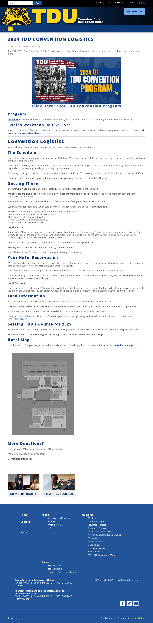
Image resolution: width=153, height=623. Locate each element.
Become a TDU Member (115, 3)
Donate (46, 561)
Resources (87, 514)
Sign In (99, 3)
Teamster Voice (96, 541)
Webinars (92, 517)
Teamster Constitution (99, 531)
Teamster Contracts (98, 528)
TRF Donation (55, 568)
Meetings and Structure (60, 517)
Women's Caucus (96, 548)
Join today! (97, 334)
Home (23, 514)
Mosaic (112, 617)
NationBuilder (138, 617)
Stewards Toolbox (97, 524)
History (51, 521)
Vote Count (93, 551)
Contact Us (133, 3)
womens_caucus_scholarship (62, 572)
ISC (49, 528)
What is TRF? (54, 524)
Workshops (93, 538)
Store (23, 532)
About (45, 514)
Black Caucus (94, 544)
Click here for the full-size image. (115, 345)
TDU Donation (55, 565)
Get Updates (134, 11)
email (22, 617)
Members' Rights (96, 521)
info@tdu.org (20, 318)
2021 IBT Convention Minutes (103, 554)
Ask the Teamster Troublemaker (104, 534)
